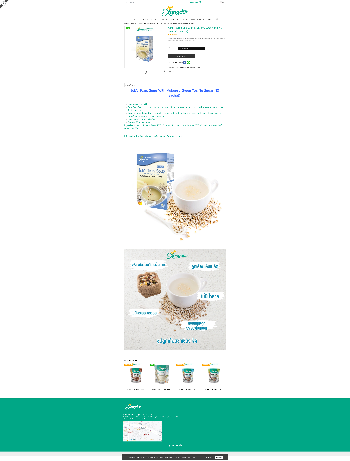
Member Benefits (196, 19)
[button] (217, 19)
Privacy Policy (180, 457)
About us (143, 19)
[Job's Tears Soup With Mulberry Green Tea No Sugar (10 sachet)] (145, 47)
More (209, 19)
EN (223, 2)
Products (173, 19)
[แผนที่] (142, 431)
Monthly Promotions (158, 19)
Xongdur (174, 71)
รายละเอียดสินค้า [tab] (130, 85)
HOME (134, 19)
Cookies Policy (191, 457)
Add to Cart (182, 56)
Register (131, 2)
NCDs (198, 67)
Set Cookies (209, 457)
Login (125, 2)
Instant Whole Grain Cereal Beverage (185, 67)
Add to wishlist (173, 62)
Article (183, 19)
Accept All (219, 457)
